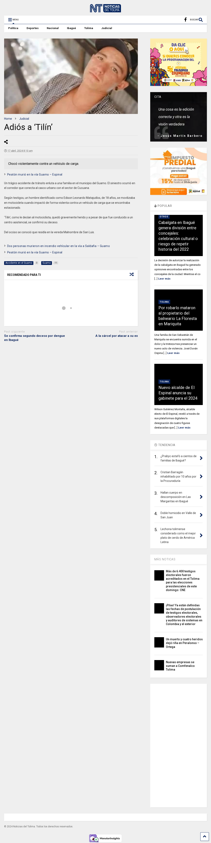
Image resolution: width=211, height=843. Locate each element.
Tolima (88, 28)
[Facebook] (185, 19)
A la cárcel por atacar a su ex (116, 336)
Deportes (33, 28)
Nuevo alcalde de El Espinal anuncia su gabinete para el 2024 (177, 393)
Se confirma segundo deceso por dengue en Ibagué (34, 338)
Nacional (53, 28)
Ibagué (71, 28)
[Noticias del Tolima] (105, 10)
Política (13, 28)
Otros (164, 216)
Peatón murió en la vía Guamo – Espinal (34, 174)
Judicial (106, 28)
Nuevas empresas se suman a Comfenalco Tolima (180, 665)
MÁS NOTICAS (165, 559)
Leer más (164, 278)
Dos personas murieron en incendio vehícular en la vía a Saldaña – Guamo (58, 246)
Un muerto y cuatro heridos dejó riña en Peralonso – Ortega (184, 643)
